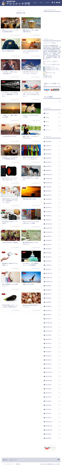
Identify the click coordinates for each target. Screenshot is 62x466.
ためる (35, 2)
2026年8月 (52, 141)
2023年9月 (52, 285)
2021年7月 (52, 393)
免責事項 (18, 464)
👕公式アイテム (47, 75)
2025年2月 (52, 215)
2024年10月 (52, 232)
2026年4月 (52, 158)
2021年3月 (52, 409)
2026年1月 (52, 170)
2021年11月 (52, 376)
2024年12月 (52, 224)
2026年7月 (52, 145)
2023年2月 (52, 314)
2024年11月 (52, 228)
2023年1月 (52, 318)
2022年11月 (52, 327)
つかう (41, 2)
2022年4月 (52, 355)
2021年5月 (52, 401)
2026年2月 (52, 166)
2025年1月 (52, 219)
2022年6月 (52, 347)
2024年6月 (52, 248)
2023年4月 (52, 306)
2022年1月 (52, 368)
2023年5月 (52, 302)
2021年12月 (52, 372)
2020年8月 (52, 438)
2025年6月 (52, 199)
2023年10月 (52, 281)
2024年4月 (52, 257)
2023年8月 (52, 290)
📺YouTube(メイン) (48, 67)
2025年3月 (52, 211)
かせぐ (29, 2)
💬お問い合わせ (47, 77)
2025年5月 (52, 203)
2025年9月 (52, 187)
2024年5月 (52, 252)
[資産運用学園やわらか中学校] (21, 5)
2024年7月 (52, 244)
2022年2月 (52, 364)
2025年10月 (52, 182)
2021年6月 (52, 397)
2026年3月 (52, 162)
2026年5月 (52, 154)
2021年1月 (52, 417)
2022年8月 (52, 339)
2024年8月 (52, 240)
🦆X (44, 74)
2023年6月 (52, 298)
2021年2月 (52, 413)
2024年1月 (52, 269)
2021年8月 (52, 388)
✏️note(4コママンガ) (49, 72)
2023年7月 (52, 294)
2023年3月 (52, 310)
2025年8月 (52, 191)
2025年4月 (52, 207)
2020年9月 (52, 434)
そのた (47, 2)
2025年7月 (52, 195)
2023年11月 (52, 277)
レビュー (52, 129)
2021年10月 (52, 380)
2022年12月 (52, 322)
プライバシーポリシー (8, 464)
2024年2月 (52, 265)
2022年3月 (52, 360)
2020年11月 (52, 426)
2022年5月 (52, 351)
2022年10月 (52, 331)
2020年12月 (52, 421)
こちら (57, 64)
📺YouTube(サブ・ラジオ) (50, 68)
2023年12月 (52, 273)
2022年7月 (52, 343)
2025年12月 (52, 174)
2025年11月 (52, 178)
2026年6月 (52, 149)
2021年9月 (52, 384)
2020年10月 (52, 430)
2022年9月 (52, 335)
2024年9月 (52, 236)
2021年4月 (52, 405)
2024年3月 (52, 261)
